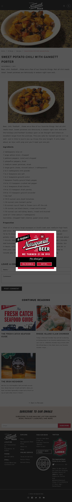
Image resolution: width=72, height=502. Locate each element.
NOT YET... (44, 264)
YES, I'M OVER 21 (27, 264)
